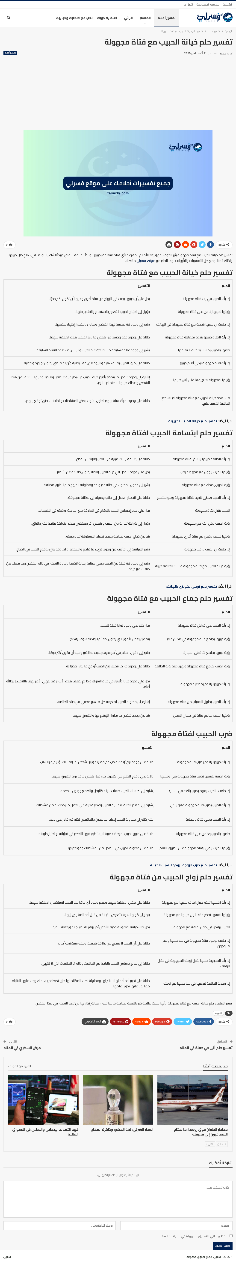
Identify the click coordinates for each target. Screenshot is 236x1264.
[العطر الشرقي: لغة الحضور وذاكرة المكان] (118, 1100)
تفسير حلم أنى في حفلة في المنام (206, 1047)
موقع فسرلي (145, 260)
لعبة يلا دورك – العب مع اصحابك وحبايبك (86, 18)
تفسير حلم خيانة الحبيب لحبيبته (192, 421)
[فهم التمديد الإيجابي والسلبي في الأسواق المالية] (43, 1100)
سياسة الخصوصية (207, 4)
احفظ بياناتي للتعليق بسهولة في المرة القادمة (195, 1236)
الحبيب (218, 1013)
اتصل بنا (188, 4)
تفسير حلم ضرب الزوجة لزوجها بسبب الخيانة (183, 865)
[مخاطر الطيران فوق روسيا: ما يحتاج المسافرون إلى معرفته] (192, 1100)
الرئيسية (228, 4)
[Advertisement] (118, 91)
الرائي (128, 18)
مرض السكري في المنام (22, 1047)
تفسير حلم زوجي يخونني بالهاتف (191, 586)
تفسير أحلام (167, 18)
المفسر (145, 18)
